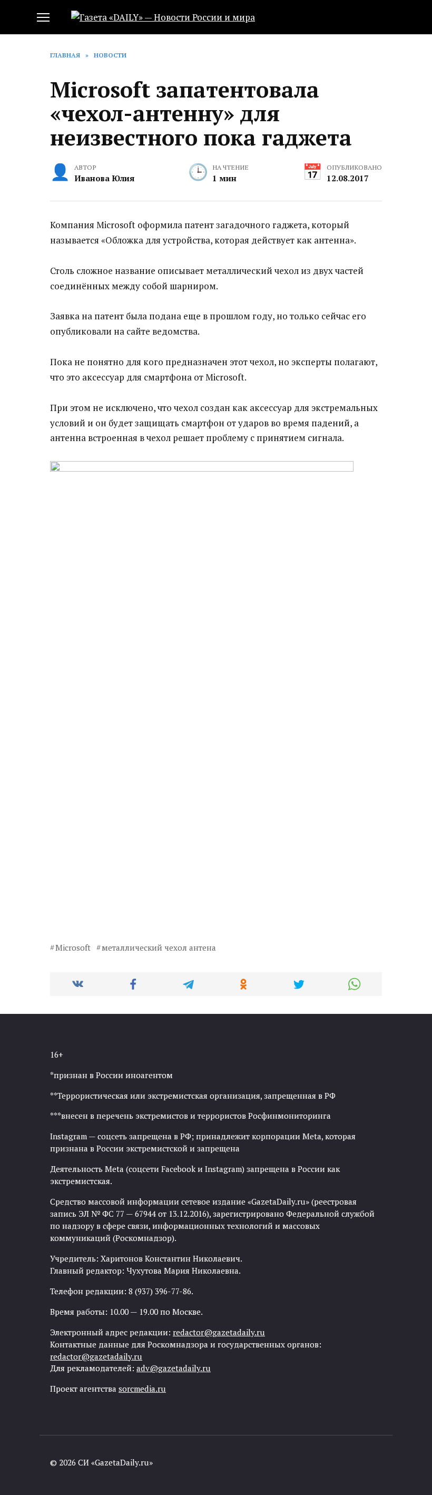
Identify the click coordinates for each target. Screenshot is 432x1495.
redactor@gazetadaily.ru (219, 1332)
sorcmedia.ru (142, 1388)
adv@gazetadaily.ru (173, 1368)
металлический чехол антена (159, 947)
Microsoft (73, 947)
